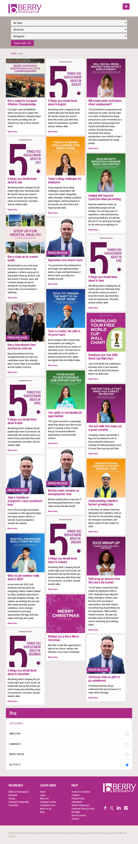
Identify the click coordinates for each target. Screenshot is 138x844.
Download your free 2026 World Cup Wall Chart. (102, 356)
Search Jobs (21, 43)
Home (13, 53)
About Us (44, 798)
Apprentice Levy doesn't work (65, 260)
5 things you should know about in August (62, 102)
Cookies (75, 795)
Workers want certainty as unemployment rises (63, 492)
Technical (13, 805)
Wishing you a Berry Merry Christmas (63, 638)
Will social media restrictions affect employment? (105, 102)
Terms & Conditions (81, 791)
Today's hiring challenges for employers (64, 180)
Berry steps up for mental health (23, 258)
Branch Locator (79, 815)
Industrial (12, 795)
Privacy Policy (78, 798)
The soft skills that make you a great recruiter (105, 428)
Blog (42, 812)
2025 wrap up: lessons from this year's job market (104, 580)
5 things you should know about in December (22, 672)
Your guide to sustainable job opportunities (65, 414)
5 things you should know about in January (62, 560)
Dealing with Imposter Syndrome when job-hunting (104, 197)
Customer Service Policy (83, 808)
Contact (75, 818)
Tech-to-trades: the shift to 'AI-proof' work (64, 333)
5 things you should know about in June (102, 278)
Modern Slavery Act (81, 805)
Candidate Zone (47, 805)
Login (42, 795)
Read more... (13, 131)
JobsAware (77, 802)
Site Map (76, 812)
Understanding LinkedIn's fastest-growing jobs (103, 502)
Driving (11, 798)
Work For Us (45, 808)
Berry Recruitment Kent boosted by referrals (22, 346)
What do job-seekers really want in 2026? (23, 577)
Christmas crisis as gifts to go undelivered (104, 678)
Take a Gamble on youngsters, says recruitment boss (25, 501)
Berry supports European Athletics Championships (22, 102)
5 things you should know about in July (22, 180)
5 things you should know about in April (22, 421)
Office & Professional (18, 791)
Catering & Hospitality (18, 802)
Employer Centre (48, 802)
